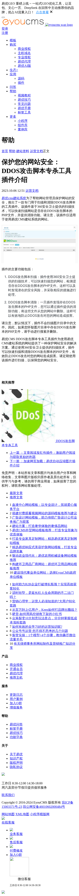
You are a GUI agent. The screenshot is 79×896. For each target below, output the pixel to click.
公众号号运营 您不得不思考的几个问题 (40, 631)
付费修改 (16, 850)
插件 (21, 82)
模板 (13, 40)
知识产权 (16, 758)
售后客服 (16, 842)
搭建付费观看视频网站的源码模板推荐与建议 (44, 513)
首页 (5, 151)
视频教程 (24, 95)
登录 (5, 28)
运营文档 (36, 151)
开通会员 (16, 669)
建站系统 (19, 198)
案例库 (23, 129)
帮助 (13, 91)
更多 (13, 116)
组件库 (23, 125)
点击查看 (42, 12)
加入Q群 (16, 703)
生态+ (14, 70)
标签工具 (24, 112)
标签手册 (16, 728)
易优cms (7, 198)
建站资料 (22, 151)
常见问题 (24, 104)
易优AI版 (24, 65)
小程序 (23, 121)
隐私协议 (16, 767)
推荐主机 (16, 677)
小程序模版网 (39, 814)
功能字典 (16, 737)
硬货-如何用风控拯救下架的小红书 (37, 614)
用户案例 (16, 699)
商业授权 (24, 48)
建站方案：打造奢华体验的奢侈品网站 (39, 526)
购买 (13, 44)
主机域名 (24, 53)
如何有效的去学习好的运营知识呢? (37, 626)
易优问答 (16, 724)
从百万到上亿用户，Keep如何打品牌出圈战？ (44, 609)
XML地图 (22, 814)
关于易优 (16, 754)
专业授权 (24, 57)
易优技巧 (24, 99)
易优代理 (24, 61)
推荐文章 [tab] (16, 497)
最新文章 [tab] (16, 493)
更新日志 (16, 694)
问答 (13, 87)
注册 (5, 33)
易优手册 (24, 108)
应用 (13, 74)
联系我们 (8, 795)
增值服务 (16, 707)
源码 (21, 78)
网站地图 (8, 814)
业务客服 (16, 834)
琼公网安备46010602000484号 (44, 806)
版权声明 (16, 762)
